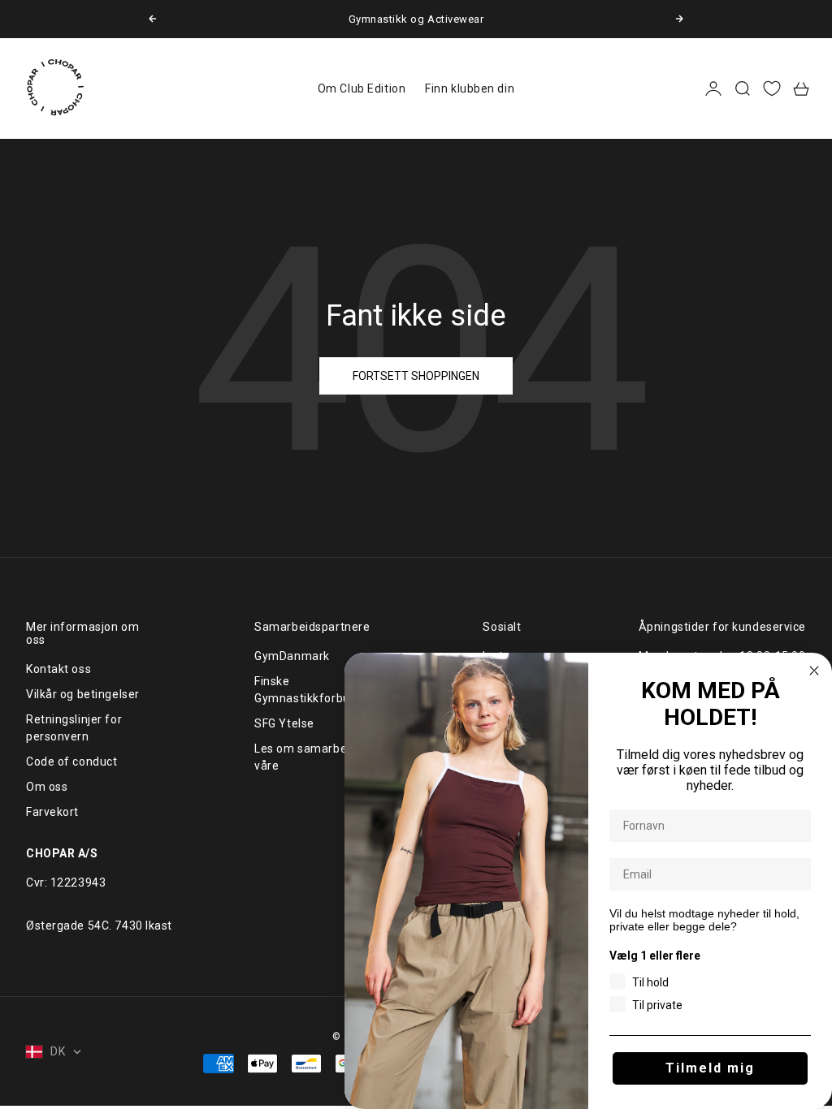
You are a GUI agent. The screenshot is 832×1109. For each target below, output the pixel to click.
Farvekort (52, 811)
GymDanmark (292, 655)
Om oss (46, 786)
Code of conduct (71, 761)
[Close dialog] (814, 670)
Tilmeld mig (710, 1068)
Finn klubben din (469, 88)
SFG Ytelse (284, 723)
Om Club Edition (361, 88)
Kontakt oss (58, 668)
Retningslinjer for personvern (74, 728)
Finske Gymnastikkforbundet (314, 690)
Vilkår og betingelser (83, 694)
